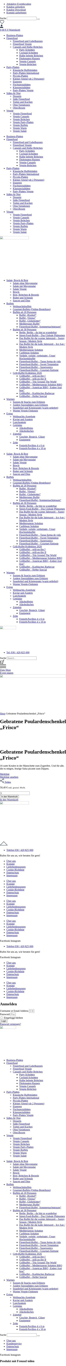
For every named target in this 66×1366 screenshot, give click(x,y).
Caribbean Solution (29, 352)
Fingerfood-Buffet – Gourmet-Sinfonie (38, 370)
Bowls (16, 292)
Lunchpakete (19, 422)
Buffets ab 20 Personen (24, 312)
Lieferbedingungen (16, 866)
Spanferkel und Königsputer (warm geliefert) (35, 407)
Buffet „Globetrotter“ (30, 320)
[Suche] (38, 19)
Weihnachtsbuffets (22, 306)
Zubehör (17, 433)
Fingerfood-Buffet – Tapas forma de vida (40, 361)
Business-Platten (14, 35)
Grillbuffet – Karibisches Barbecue (36, 393)
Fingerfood (12, 38)
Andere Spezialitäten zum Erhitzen (30, 405)
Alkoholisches (26, 431)
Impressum (11, 875)
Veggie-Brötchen (27, 64)
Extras (9, 413)
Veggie (9, 110)
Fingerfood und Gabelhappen (28, 41)
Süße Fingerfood (21, 99)
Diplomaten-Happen (29, 58)
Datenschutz (12, 872)
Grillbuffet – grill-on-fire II (32, 378)
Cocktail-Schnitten (28, 52)
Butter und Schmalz (23, 297)
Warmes (10, 399)
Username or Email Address (14, 1010)
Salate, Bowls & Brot (17, 280)
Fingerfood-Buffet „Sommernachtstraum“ (40, 326)
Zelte (15, 442)
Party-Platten (12, 67)
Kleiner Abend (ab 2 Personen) (28, 78)
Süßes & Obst (13, 93)
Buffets (10, 303)
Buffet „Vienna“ (27, 318)
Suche (3, 18)
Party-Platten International (26, 73)
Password (5, 1014)
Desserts (17, 96)
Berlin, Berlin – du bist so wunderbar (38, 332)
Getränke (17, 425)
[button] (9, 799)
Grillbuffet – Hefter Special (33, 396)
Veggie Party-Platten (23, 122)
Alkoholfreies (26, 428)
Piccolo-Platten (20, 76)
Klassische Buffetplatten (25, 70)
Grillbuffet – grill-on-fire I (32, 376)
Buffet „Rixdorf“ (27, 315)
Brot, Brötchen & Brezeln (26, 294)
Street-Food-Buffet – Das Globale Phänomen (42, 335)
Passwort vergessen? (10, 1024)
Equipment (24, 439)
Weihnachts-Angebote (24, 416)
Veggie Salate (20, 131)
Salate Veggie (20, 289)
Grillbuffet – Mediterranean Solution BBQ (40, 384)
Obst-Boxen (19, 107)
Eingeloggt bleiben (13, 1017)
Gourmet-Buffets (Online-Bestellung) (32, 309)
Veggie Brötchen (21, 119)
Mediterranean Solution (31, 349)
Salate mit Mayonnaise (24, 286)
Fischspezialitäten (22, 84)
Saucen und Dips (21, 300)
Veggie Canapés (21, 116)
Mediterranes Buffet (29, 323)
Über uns (11, 861)
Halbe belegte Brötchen (31, 55)
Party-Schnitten (27, 49)
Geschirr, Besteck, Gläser (32, 436)
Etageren (17, 81)
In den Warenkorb (9, 796)
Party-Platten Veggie (23, 90)
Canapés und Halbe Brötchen (28, 47)
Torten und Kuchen (23, 102)
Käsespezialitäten (21, 87)
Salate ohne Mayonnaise (25, 283)
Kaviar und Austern (23, 419)
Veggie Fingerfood (22, 113)
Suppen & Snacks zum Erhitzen (29, 402)
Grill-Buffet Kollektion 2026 (27, 373)
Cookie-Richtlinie (15, 869)
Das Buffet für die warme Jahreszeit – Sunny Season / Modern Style (42, 340)
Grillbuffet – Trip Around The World (37, 381)
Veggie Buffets (20, 125)
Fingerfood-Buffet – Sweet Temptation (38, 364)
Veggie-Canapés (27, 61)
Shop (2, 713)
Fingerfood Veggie (22, 44)
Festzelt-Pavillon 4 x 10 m (32, 448)
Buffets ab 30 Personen (24, 329)
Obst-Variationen (21, 104)
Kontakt (10, 864)
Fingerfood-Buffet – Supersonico (36, 367)
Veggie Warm (20, 128)
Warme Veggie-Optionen (25, 410)
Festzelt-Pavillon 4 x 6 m (31, 445)
